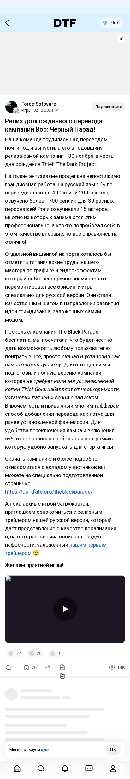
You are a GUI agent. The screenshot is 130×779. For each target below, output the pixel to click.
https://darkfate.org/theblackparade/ (49, 491)
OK (113, 749)
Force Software (38, 104)
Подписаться (108, 106)
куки (45, 749)
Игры (26, 110)
